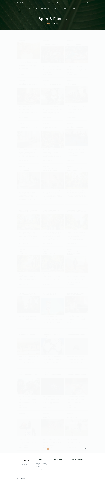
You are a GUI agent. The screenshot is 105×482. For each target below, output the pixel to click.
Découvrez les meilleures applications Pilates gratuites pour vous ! (28, 127)
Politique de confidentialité (41, 463)
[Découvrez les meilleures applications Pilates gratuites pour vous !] (28, 139)
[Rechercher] (87, 2)
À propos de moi (25, 464)
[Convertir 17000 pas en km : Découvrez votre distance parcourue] (76, 222)
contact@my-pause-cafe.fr (59, 461)
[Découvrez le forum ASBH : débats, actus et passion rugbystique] (52, 54)
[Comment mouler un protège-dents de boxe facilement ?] (76, 346)
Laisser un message (58, 464)
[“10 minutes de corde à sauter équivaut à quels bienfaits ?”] (76, 180)
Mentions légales (39, 461)
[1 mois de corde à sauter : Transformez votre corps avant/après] (52, 306)
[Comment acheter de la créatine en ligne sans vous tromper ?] (76, 304)
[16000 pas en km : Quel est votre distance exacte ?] (28, 263)
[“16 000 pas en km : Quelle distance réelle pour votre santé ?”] (52, 263)
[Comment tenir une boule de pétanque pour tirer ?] (76, 427)
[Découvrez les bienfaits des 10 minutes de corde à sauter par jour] (28, 304)
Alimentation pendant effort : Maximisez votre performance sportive (50, 127)
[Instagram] (22, 2)
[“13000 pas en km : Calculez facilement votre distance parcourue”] (76, 264)
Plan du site (38, 466)
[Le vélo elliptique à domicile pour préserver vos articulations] (52, 180)
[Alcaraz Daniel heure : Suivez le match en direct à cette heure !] (76, 54)
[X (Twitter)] (20, 2)
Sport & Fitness (33, 8)
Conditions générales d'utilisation (42, 464)
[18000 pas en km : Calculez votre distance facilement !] (52, 222)
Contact (73, 8)
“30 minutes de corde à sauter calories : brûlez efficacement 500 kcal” (52, 84)
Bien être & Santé (45, 8)
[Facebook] (17, 2)
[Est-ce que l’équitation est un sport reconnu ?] (28, 386)
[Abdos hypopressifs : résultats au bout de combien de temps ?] (28, 180)
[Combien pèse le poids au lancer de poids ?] (76, 386)
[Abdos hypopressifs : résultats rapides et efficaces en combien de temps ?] (28, 96)
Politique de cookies (40, 469)
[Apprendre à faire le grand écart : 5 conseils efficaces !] (76, 94)
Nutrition (65, 8)
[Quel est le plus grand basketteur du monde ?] (28, 427)
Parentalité (56, 8)
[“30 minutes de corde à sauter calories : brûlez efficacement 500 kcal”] (52, 96)
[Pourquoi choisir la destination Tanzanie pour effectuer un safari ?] (28, 346)
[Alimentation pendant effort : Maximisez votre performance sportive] (52, 139)
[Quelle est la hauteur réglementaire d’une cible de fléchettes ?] (52, 386)
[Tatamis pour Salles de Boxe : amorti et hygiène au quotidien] (76, 137)
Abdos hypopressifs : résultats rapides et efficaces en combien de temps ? (28, 84)
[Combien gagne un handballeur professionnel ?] (52, 427)
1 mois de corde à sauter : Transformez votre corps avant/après (50, 295)
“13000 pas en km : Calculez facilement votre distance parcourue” (74, 253)
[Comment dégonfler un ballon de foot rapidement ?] (52, 346)
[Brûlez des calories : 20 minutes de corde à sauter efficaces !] (28, 222)
